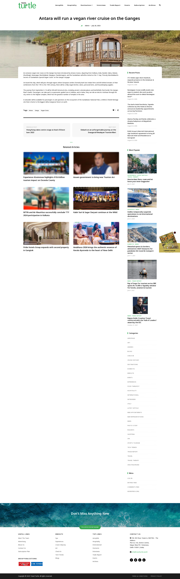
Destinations (86, 5)
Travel (130, 456)
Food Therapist (133, 386)
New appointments (135, 412)
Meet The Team (23, 538)
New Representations (136, 417)
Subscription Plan (24, 551)
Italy (129, 404)
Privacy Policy (156, 576)
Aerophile (59, 5)
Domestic (131, 244)
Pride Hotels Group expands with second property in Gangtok (46, 249)
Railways (131, 430)
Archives (152, 5)
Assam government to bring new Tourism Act (94, 177)
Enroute (131, 373)
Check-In (131, 356)
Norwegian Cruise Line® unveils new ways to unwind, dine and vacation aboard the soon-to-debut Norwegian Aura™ (141, 93)
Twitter (135, 560)
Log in (130, 478)
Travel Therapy (133, 177)
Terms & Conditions (140, 576)
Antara (31, 110)
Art (129, 343)
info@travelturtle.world (139, 552)
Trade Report (115, 5)
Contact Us (22, 548)
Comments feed (133, 487)
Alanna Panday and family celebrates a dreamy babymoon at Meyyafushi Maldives (142, 121)
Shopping (131, 434)
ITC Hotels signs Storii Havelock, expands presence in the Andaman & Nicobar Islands (141, 80)
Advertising (22, 541)
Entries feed (132, 483)
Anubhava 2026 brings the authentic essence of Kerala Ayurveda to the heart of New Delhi (95, 249)
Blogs (130, 351)
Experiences (132, 175)
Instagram (139, 560)
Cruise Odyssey (133, 360)
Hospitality (72, 5)
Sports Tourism (134, 443)
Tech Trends (132, 447)
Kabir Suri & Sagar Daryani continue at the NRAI (95, 212)
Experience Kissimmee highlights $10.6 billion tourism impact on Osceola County (44, 178)
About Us (21, 545)
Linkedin (144, 560)
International (133, 395)
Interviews (101, 5)
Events (127, 5)
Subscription (139, 5)
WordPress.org (133, 491)
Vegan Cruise (45, 110)
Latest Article (142, 175)
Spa (129, 439)
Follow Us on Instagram (90, 527)
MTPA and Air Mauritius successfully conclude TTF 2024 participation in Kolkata (46, 214)
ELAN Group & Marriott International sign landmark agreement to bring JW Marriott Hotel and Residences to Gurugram (141, 134)
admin (87, 26)
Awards (130, 347)
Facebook (131, 560)
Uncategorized (133, 465)
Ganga (37, 110)
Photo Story (133, 425)
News (137, 209)
